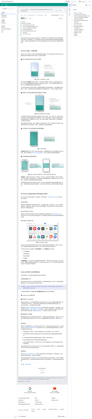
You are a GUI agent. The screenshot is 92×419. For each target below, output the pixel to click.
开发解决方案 (28, 364)
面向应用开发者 (21, 402)
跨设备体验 (37, 310)
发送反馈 (60, 18)
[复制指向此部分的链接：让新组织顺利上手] (32, 279)
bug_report (86, 5)
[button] (8, 23)
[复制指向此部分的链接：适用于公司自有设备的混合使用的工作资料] (47, 92)
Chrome (38, 409)
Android (32, 409)
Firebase (44, 409)
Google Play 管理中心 (39, 404)
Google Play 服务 (38, 402)
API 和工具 (37, 400)
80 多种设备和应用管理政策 (29, 327)
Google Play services (31, 15)
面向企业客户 (21, 400)
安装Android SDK (54, 400)
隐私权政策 (23, 416)
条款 (19, 416)
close (90, 5)
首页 (2, 4)
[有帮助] (61, 15)
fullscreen (88, 5)
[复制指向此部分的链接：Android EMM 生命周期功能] (41, 272)
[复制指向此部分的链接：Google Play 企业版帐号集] (36, 295)
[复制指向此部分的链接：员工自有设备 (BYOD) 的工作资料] (42, 59)
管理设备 (36, 357)
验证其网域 (27, 307)
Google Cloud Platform (53, 409)
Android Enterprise (7, 1)
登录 (89, 1)
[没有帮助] (63, 15)
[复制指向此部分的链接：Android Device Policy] (34, 211)
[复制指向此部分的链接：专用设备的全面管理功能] (37, 156)
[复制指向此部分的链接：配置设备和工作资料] (33, 314)
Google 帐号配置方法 (32, 309)
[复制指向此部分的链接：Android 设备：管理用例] (38, 51)
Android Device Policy (53, 197)
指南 (6, 4)
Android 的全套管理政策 (37, 152)
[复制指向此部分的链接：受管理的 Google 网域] (34, 299)
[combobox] (71, 1)
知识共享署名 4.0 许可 (38, 377)
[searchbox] (8, 8)
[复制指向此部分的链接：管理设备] (27, 323)
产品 (25, 15)
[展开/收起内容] (26, 22)
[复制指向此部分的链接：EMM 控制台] (29, 202)
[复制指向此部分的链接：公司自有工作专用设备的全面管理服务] (45, 128)
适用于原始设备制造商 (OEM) (24, 404)
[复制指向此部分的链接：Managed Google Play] (34, 220)
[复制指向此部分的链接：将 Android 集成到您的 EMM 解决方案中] (49, 194)
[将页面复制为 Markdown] (30, 18)
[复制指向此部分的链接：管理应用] (27, 351)
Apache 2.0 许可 (57, 377)
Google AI (62, 409)
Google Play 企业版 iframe (29, 353)
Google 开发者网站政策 (28, 379)
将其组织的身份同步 (38, 307)
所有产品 (33, 411)
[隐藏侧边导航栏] (15, 417)
